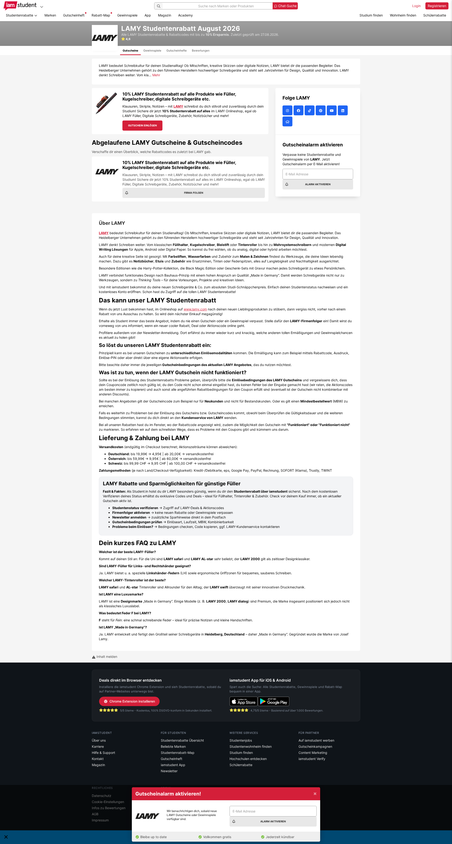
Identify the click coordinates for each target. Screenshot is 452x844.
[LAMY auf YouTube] (332, 111)
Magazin (164, 15)
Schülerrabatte (434, 15)
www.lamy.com (195, 309)
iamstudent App (173, 765)
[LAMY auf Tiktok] (310, 111)
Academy (185, 15)
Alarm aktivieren (318, 184)
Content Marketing (313, 753)
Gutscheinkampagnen (315, 746)
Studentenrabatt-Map (177, 753)
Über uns (99, 740)
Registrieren (437, 6)
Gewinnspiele (127, 15)
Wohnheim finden (403, 15)
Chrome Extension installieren (132, 701)
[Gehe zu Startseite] (20, 6)
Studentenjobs (241, 740)
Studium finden (371, 15)
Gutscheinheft (74, 15)
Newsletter (169, 771)
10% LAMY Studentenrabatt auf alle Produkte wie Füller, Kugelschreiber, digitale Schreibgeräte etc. (179, 97)
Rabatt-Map (101, 15)
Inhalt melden (106, 657)
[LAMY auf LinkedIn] (343, 111)
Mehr (156, 75)
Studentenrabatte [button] (20, 15)
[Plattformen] (41, 6)
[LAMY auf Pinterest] (321, 111)
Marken (50, 15)
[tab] (130, 50)
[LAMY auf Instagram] (288, 111)
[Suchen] (159, 6)
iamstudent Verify (312, 759)
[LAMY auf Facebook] (299, 111)
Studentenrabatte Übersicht (182, 740)
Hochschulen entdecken (248, 759)
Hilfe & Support (103, 753)
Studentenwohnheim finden (251, 746)
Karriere (98, 746)
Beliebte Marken (173, 746)
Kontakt (98, 759)
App (148, 15)
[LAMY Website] (288, 122)
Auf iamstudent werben (316, 740)
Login (416, 6)
